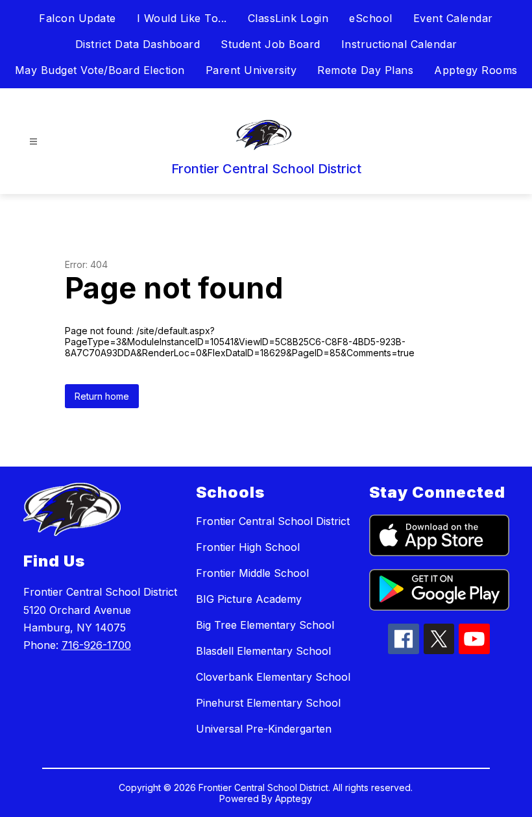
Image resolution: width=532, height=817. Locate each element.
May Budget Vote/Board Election (100, 70)
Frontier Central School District (273, 521)
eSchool (371, 18)
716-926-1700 (96, 645)
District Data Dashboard (137, 44)
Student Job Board (270, 44)
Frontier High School (248, 547)
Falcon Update (77, 18)
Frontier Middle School (252, 573)
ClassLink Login (288, 18)
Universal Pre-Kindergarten (264, 728)
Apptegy (293, 798)
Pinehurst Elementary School (268, 702)
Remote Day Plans (365, 70)
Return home (102, 396)
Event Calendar (453, 18)
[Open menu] (33, 141)
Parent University (251, 70)
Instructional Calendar (399, 44)
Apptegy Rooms (476, 70)
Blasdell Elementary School (263, 650)
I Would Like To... (182, 18)
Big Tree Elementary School (265, 624)
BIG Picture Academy (249, 598)
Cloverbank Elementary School (273, 676)
